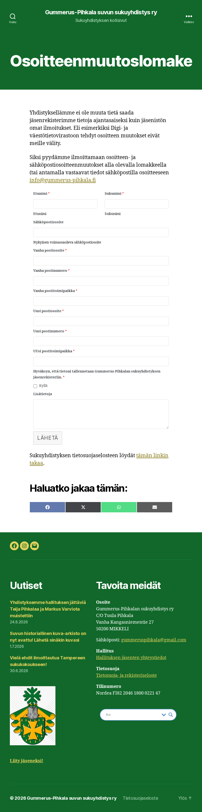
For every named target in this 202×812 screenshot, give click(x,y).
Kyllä (43, 386)
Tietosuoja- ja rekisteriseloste (126, 675)
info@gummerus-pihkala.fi (63, 180)
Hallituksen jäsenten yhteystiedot (131, 658)
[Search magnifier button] (170, 714)
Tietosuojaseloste (140, 798)
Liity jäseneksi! (26, 761)
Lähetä (47, 438)
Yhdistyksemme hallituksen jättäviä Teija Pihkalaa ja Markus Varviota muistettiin (48, 609)
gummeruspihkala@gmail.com (153, 640)
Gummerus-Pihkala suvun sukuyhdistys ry (101, 12)
